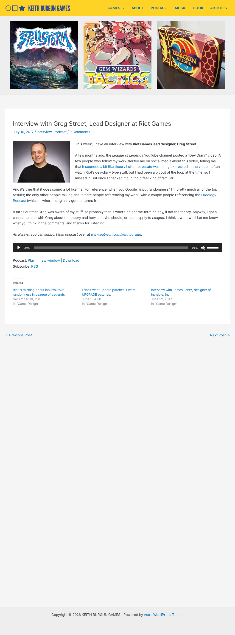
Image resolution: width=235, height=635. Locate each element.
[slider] (213, 247)
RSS (34, 266)
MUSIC (180, 8)
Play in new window (44, 260)
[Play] (19, 247)
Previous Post (18, 335)
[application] (117, 247)
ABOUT (137, 8)
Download (71, 260)
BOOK (198, 8)
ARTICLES (218, 8)
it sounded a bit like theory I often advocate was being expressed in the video (145, 166)
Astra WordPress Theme (164, 614)
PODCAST (159, 8)
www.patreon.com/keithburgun (116, 234)
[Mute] (203, 247)
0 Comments (80, 132)
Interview (44, 132)
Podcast (60, 132)
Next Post (220, 335)
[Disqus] (117, 403)
